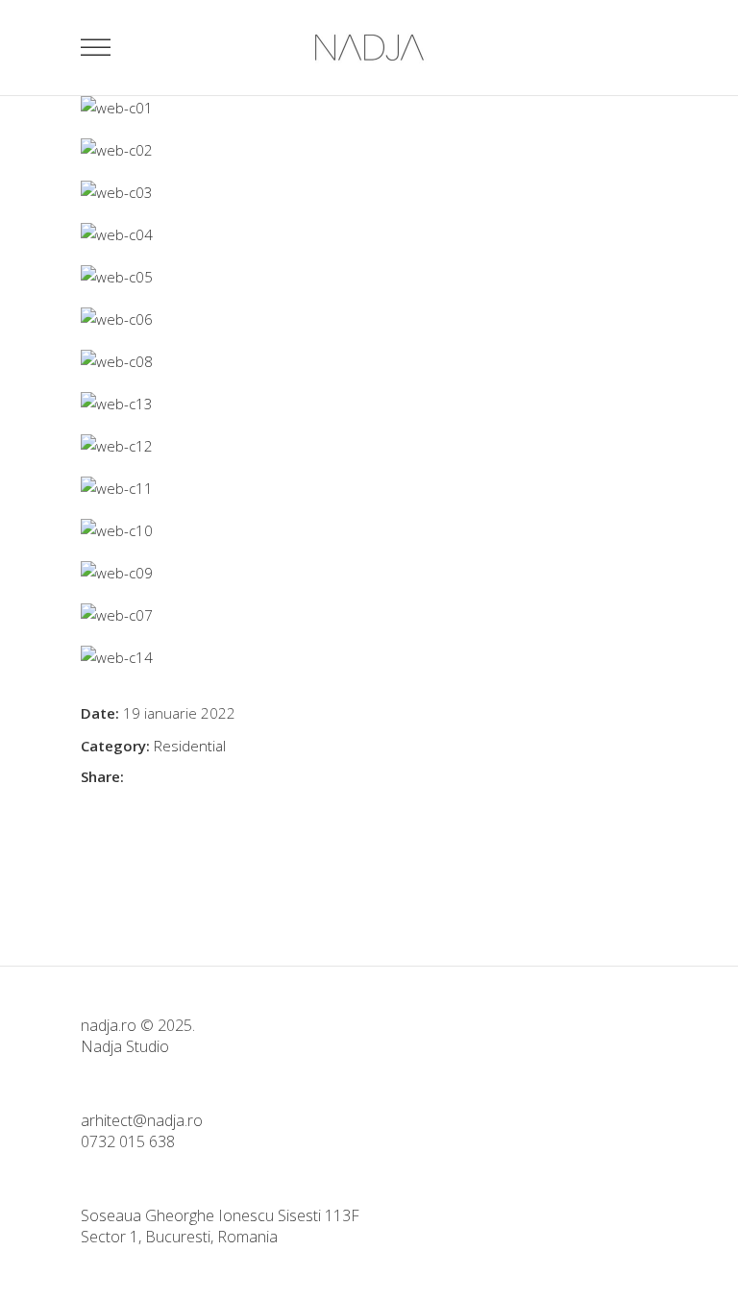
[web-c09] (369, 572)
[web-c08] (369, 361)
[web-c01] (369, 107)
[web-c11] (369, 488)
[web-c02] (369, 149)
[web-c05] (369, 276)
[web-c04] (369, 234)
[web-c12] (369, 445)
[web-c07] (369, 614)
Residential (190, 745)
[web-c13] (369, 403)
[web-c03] (369, 192)
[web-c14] (369, 657)
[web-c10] (369, 530)
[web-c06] (369, 319)
